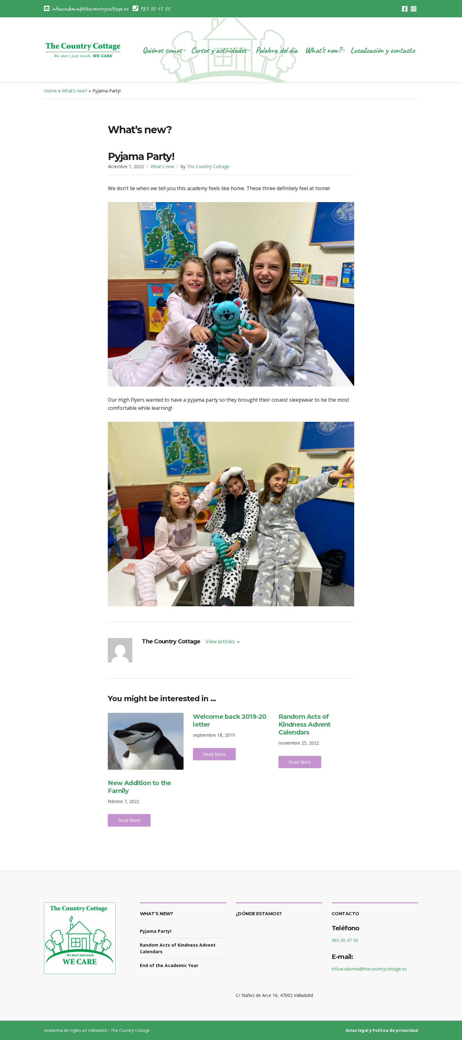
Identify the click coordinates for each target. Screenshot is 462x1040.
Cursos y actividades (218, 50)
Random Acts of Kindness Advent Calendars (304, 724)
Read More (129, 820)
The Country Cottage (208, 166)
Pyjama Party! (155, 931)
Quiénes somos (162, 50)
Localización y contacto (382, 50)
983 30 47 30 (345, 940)
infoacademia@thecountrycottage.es (369, 969)
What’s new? (323, 50)
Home (50, 91)
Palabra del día (276, 50)
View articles (221, 641)
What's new (162, 166)
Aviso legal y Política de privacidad (382, 1030)
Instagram (413, 9)
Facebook (405, 9)
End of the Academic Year (169, 965)
